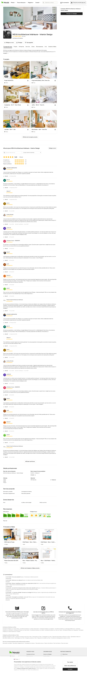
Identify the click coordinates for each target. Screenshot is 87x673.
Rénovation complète (7, 643)
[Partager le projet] (28, 80)
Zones (32, 46)
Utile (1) (6, 199)
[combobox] (50, 2)
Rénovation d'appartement (18, 643)
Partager (20, 42)
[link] (5, 308)
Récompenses (39, 46)
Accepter (70, 669)
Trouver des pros (21, 2)
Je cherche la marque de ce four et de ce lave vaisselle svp (24, 588)
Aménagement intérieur (30, 643)
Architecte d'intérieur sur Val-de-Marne (11, 628)
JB (4, 228)
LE (4, 289)
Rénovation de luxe (40, 643)
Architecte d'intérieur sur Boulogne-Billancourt (65, 628)
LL (4, 203)
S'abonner (54, 479)
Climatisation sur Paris (47, 636)
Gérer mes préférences (70, 665)
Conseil (37, 2)
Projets (15, 46)
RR (4, 180)
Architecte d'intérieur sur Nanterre (47, 628)
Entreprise (21, 46)
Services (28, 46)
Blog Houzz (65, 654)
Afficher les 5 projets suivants (30, 137)
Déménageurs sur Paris (20, 638)
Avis (46, 46)
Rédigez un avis (52, 148)
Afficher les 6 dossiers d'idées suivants (30, 568)
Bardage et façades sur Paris (9, 636)
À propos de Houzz (31, 654)
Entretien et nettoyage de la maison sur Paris (60, 638)
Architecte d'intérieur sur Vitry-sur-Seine (53, 630)
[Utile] (3, 176)
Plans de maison (64, 643)
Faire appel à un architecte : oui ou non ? (20, 597)
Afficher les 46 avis (30, 461)
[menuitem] (13, 2)
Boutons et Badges (48, 654)
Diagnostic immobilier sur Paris (44, 638)
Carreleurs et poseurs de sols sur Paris (23, 636)
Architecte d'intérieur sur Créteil (37, 630)
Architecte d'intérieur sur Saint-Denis (21, 630)
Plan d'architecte (57, 643)
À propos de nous (7, 46)
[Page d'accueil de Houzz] (15, 652)
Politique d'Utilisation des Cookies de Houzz (26, 668)
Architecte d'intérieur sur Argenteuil (70, 630)
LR (4, 264)
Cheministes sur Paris (37, 636)
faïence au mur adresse (17, 580)
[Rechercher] (43, 2)
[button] (32, 152)
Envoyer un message (72, 13)
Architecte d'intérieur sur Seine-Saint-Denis (29, 628)
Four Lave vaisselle (16, 577)
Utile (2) (6, 176)
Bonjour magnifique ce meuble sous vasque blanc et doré (24, 583)
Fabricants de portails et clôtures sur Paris (61, 636)
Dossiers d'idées (52, 46)
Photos (12, 2)
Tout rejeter (70, 662)
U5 (4, 241)
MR (4, 276)
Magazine (30, 2)
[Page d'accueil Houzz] (5, 2)
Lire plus (5, 53)
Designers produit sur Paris (31, 638)
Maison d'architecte (48, 643)
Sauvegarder (30, 42)
